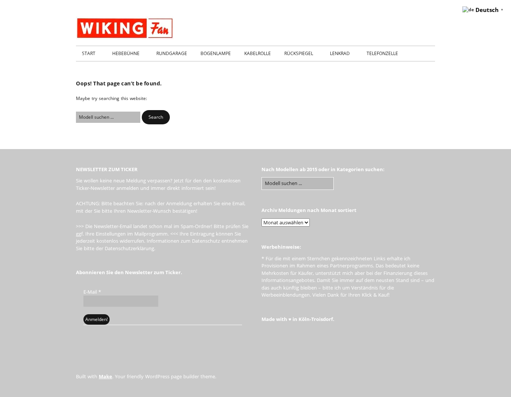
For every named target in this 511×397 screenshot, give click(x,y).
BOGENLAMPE (216, 53)
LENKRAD (340, 53)
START (88, 53)
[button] (156, 117)
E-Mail (92, 291)
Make (105, 376)
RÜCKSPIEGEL (298, 53)
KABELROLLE (257, 53)
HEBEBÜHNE (126, 53)
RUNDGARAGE (171, 53)
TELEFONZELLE (382, 53)
